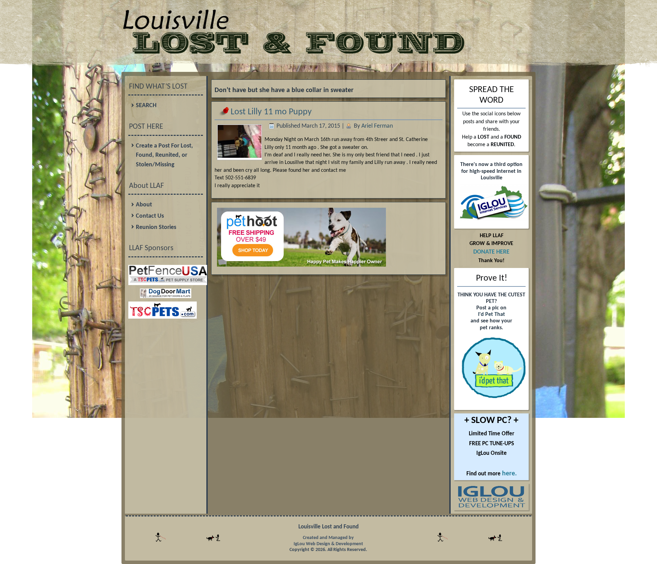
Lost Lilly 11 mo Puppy (271, 112)
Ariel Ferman (377, 126)
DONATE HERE (491, 252)
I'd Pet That (491, 314)
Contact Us (150, 216)
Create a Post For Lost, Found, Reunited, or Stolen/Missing (164, 155)
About (144, 205)
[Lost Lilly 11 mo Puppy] (239, 155)
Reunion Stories (156, 227)
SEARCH (146, 105)
